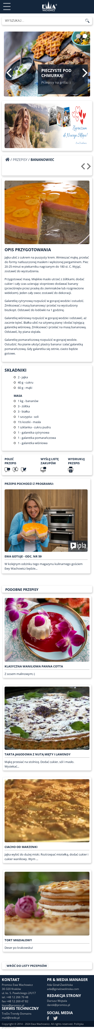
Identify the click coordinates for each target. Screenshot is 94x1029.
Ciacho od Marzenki (21, 847)
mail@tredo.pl (11, 1018)
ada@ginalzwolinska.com (63, 989)
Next (85, 73)
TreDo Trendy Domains (16, 1014)
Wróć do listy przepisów (27, 966)
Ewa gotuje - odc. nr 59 (23, 556)
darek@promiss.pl (58, 1005)
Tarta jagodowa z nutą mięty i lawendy (37, 754)
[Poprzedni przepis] (83, 168)
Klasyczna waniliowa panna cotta (34, 666)
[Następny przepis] (89, 168)
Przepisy (20, 159)
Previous (9, 73)
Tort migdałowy (18, 940)
